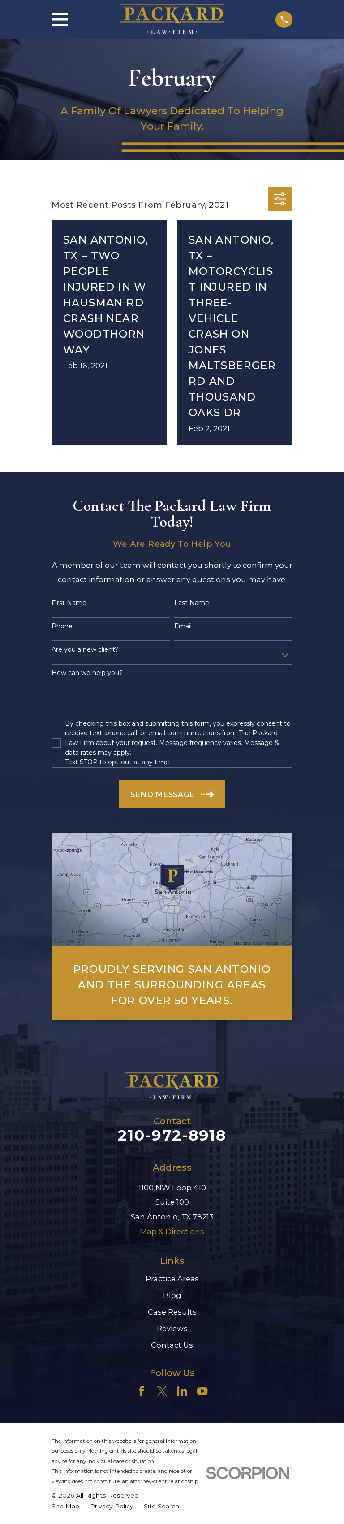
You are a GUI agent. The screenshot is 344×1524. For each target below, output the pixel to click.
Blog (172, 1295)
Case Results (172, 1311)
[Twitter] (162, 1391)
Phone (62, 626)
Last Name (191, 603)
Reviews (172, 1328)
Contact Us (172, 1345)
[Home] (172, 19)
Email (183, 626)
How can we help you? (87, 673)
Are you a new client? (85, 649)
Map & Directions (172, 1231)
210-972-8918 (172, 1135)
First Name (69, 603)
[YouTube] (202, 1391)
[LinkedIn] (182, 1391)
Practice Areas (172, 1278)
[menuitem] (65, 1506)
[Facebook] (141, 1391)
